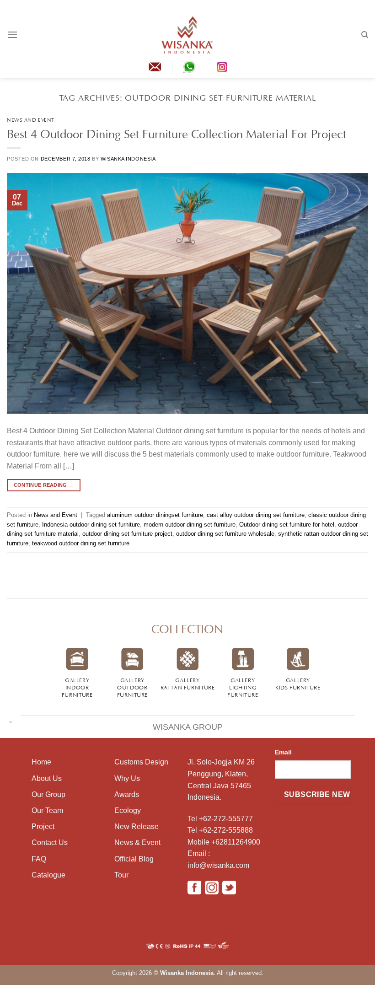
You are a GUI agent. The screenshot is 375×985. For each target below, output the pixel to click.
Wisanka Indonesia (128, 158)
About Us (47, 778)
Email (283, 752)
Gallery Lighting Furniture (242, 686)
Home (41, 762)
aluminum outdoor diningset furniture (155, 514)
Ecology (127, 810)
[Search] (364, 34)
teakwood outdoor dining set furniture (80, 543)
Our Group (48, 794)
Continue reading (44, 485)
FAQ (39, 859)
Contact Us (50, 842)
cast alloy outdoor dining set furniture (256, 514)
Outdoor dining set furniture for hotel (286, 524)
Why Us (127, 778)
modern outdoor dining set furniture (190, 524)
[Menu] (12, 34)
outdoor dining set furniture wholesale (225, 533)
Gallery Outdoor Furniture (132, 686)
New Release (136, 826)
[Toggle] (11, 721)
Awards (126, 794)
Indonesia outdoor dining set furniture (91, 524)
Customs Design (141, 762)
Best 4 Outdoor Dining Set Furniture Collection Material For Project (176, 132)
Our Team (47, 810)
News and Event (30, 119)
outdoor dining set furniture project (127, 533)
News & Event (137, 842)
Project (43, 826)
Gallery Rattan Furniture (188, 683)
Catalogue (48, 875)
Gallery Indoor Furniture (77, 686)
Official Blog (134, 859)
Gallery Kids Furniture (298, 683)
